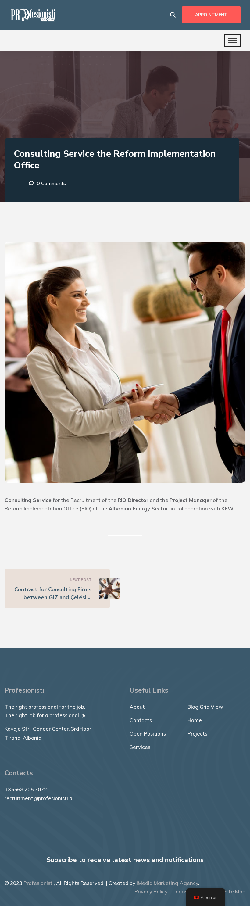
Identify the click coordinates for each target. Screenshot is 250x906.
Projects (197, 733)
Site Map (234, 891)
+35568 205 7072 (26, 789)
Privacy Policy (151, 891)
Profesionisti (38, 883)
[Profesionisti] (33, 14)
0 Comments (51, 183)
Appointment (211, 15)
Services (140, 747)
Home (195, 720)
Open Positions (148, 733)
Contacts (141, 720)
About (137, 707)
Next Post (80, 579)
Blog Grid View (205, 707)
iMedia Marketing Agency (167, 883)
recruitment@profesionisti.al (39, 798)
